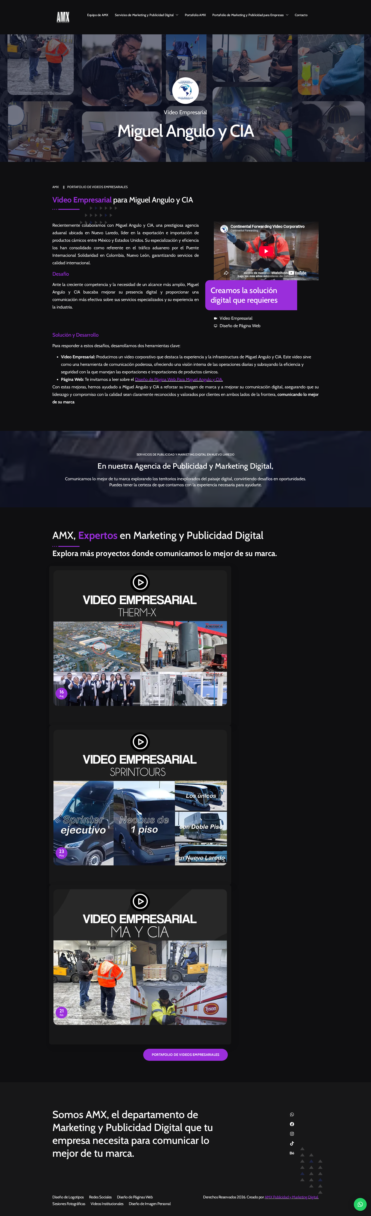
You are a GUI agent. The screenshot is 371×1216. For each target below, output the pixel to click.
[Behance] (292, 1153)
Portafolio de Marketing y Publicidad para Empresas (248, 15)
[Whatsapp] (292, 1114)
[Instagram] (292, 1133)
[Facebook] (292, 1124)
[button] (360, 1204)
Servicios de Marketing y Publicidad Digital (144, 15)
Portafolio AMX (195, 15)
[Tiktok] (292, 1143)
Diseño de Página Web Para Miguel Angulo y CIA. (179, 379)
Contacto (301, 15)
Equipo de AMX (97, 15)
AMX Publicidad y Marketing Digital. (292, 1197)
